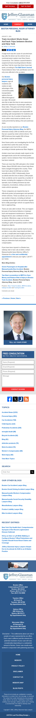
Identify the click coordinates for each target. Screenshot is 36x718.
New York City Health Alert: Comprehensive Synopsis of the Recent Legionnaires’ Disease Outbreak (17, 530)
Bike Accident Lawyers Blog (12, 513)
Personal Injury (9, 416)
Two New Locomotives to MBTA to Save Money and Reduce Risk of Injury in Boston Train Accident (17, 277)
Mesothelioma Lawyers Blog (12, 505)
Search (32, 472)
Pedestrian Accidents (11, 428)
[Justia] (20, 399)
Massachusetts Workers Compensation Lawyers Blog (16, 494)
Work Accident (9, 447)
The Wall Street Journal (23, 67)
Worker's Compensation (12, 451)
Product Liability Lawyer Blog (12, 509)
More (30, 24)
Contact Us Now (18, 389)
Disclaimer (18, 671)
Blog (5, 439)
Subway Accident (6, 287)
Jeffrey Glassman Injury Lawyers (23, 709)
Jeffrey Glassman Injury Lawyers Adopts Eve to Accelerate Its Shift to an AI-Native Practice (16, 549)
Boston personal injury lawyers (7, 79)
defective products (10, 443)
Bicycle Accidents (10, 435)
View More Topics (8, 458)
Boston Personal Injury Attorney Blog (18, 16)
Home (6, 24)
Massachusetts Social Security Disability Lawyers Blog (16, 500)
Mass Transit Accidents (14, 286)
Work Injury (7, 455)
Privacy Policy (18, 666)
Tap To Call (10, 6)
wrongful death (9, 431)
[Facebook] (9, 399)
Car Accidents (9, 420)
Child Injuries (8, 424)
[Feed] (26, 399)
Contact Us (18, 677)
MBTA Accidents (26, 286)
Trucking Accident (19, 287)
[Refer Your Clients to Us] (18, 566)
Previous (6, 298)
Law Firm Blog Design (17, 715)
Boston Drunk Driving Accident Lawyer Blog (18, 489)
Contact (18, 24)
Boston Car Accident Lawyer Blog (14, 485)
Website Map (18, 683)
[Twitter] (15, 399)
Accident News (9, 412)
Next (18, 298)
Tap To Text (26, 6)
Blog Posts (18, 688)
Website (18, 660)
